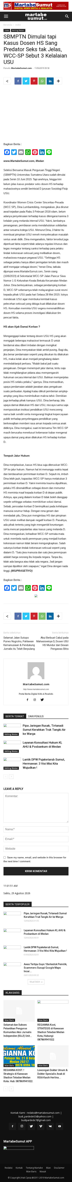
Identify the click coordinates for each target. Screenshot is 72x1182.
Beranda (7, 24)
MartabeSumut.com (21, 68)
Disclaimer (59, 1167)
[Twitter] (43, 700)
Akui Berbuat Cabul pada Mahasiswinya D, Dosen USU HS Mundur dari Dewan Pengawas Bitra (52, 643)
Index (18, 24)
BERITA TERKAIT (15, 716)
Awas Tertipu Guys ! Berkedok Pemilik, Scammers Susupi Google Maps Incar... (45, 968)
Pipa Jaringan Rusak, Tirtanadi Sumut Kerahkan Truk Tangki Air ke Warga (44, 729)
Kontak (19, 1167)
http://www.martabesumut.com (36, 689)
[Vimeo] (40, 1126)
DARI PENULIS (36, 716)
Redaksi (8, 1167)
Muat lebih (35, 981)
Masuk (43, 1171)
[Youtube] (59, 1126)
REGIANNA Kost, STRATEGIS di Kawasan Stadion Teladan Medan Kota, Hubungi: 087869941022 (50, 1032)
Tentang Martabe (34, 1167)
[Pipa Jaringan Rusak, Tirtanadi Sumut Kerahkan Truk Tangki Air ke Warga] (12, 730)
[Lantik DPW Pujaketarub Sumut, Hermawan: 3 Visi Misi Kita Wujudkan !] (12, 764)
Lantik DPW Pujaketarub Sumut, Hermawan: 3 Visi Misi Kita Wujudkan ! (44, 763)
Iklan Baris (9, 1020)
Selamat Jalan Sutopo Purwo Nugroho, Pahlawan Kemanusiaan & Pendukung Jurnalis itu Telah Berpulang (19, 643)
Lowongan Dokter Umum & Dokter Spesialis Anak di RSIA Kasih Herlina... (52, 1074)
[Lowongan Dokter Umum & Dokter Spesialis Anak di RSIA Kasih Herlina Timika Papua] (53, 1056)
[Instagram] (36, 700)
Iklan (48, 1167)
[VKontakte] (50, 1126)
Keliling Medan (18, 30)
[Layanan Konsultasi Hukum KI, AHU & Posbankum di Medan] (12, 747)
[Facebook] (29, 700)
